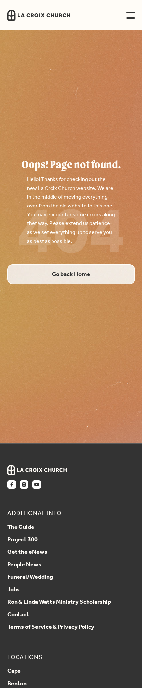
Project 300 (22, 540)
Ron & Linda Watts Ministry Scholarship (59, 602)
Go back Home (71, 274)
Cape (14, 671)
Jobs (13, 590)
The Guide (20, 527)
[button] (130, 15)
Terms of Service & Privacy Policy (50, 627)
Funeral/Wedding (30, 577)
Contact (18, 615)
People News (24, 565)
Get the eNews (27, 552)
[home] (60, 15)
